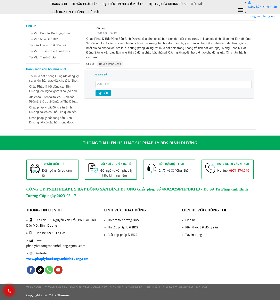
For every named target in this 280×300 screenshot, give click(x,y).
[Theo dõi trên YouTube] (58, 270)
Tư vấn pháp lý (83, 4)
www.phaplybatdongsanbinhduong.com (57, 259)
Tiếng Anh (270, 16)
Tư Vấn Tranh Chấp (110, 64)
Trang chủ (58, 4)
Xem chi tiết (100, 74)
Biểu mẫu (198, 4)
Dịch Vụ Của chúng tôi (166, 4)
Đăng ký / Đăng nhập (262, 7)
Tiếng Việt (255, 16)
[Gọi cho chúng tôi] (49, 270)
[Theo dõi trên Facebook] (31, 270)
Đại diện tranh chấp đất (122, 4)
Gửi (105, 93)
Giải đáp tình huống (68, 12)
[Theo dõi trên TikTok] (40, 270)
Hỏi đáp (94, 12)
